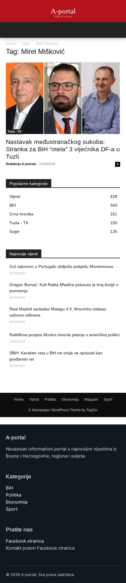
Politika (50, 399)
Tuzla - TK (14, 131)
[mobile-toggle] (10, 30)
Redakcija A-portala (21, 164)
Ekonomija (70, 399)
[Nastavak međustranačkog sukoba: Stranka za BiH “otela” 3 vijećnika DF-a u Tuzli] (63, 98)
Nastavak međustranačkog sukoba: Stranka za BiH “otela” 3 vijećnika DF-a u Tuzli (63, 149)
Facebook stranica (25, 541)
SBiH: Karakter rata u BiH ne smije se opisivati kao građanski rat (56, 356)
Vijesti (34, 399)
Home (11, 44)
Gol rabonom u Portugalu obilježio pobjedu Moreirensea (61, 266)
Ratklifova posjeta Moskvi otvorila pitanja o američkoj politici (64, 334)
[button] (118, 30)
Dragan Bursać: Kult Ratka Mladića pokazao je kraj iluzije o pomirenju (63, 287)
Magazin (91, 399)
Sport (108, 399)
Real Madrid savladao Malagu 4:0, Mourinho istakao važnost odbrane (57, 312)
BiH (9, 488)
